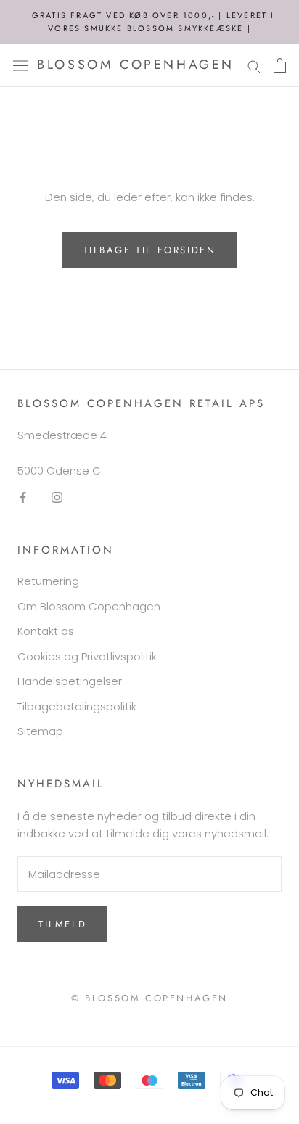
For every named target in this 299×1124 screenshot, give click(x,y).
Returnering (48, 580)
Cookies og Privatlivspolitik (87, 656)
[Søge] (254, 65)
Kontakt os (45, 631)
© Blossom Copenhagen (149, 998)
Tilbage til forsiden (149, 250)
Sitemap (40, 731)
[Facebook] (22, 497)
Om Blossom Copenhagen (88, 606)
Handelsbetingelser (69, 681)
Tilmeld (62, 924)
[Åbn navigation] (20, 65)
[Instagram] (57, 497)
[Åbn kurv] (280, 65)
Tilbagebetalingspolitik (76, 706)
